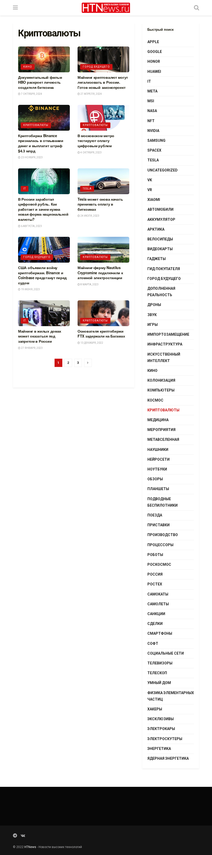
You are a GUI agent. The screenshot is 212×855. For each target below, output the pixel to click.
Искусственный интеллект (163, 357)
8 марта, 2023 (89, 284)
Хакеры (154, 709)
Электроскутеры (164, 739)
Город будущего (96, 66)
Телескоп (157, 673)
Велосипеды (160, 239)
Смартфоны (159, 633)
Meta (152, 91)
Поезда (154, 515)
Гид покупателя (163, 269)
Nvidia (153, 131)
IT (24, 188)
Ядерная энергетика (168, 758)
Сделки (155, 624)
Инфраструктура (164, 344)
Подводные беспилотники (162, 502)
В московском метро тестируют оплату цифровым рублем (96, 140)
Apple (153, 42)
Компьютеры (161, 390)
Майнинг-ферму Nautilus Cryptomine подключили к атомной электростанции (100, 272)
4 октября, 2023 (91, 152)
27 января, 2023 (31, 348)
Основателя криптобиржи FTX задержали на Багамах (101, 333)
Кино (27, 66)
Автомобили (160, 209)
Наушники (157, 450)
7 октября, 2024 (31, 93)
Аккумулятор (161, 219)
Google (154, 52)
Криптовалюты (35, 125)
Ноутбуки (157, 469)
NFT (151, 121)
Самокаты (157, 594)
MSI (150, 101)
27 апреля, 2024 (91, 93)
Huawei (154, 71)
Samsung (156, 140)
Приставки (158, 525)
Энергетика (159, 749)
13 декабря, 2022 (91, 342)
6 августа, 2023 (31, 226)
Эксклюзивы (160, 719)
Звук (152, 315)
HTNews (30, 847)
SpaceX (154, 150)
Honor (153, 61)
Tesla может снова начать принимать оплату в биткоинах (100, 204)
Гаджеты (156, 259)
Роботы (155, 555)
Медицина (158, 420)
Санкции (156, 614)
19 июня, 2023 (30, 289)
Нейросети (158, 459)
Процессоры (160, 545)
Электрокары (161, 729)
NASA (152, 111)
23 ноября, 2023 (31, 157)
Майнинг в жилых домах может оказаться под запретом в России (39, 336)
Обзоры (155, 479)
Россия (155, 574)
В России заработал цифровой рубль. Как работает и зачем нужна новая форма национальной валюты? (43, 209)
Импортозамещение (168, 334)
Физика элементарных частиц (170, 696)
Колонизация (161, 380)
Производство (162, 535)
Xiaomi (153, 200)
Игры (152, 325)
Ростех (154, 584)
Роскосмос (159, 564)
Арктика (155, 229)
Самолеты (158, 604)
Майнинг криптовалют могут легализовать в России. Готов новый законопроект (103, 82)
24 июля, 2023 (89, 215)
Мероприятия (161, 430)
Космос (155, 400)
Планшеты (158, 489)
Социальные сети (165, 653)
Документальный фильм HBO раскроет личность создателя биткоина (40, 82)
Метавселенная (163, 439)
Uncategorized (162, 170)
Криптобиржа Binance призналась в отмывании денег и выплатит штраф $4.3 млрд (40, 143)
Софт (152, 643)
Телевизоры (159, 663)
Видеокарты (160, 249)
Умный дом (159, 683)
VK (149, 180)
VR (149, 190)
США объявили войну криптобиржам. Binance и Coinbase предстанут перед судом (42, 275)
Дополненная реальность (161, 291)
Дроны (154, 305)
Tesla (87, 188)
